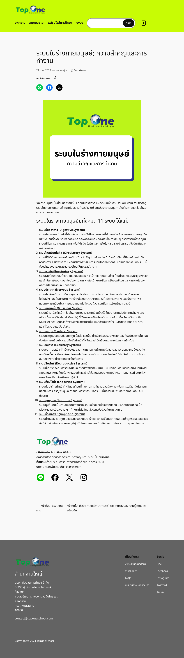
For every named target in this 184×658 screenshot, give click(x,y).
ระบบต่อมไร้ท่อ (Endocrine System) (61, 382)
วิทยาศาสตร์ (80, 70)
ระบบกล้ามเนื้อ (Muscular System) (61, 308)
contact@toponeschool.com (34, 619)
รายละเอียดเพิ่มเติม (47, 467)
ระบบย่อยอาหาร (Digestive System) (62, 230)
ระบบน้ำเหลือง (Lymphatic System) (62, 414)
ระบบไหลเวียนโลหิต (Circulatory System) (65, 253)
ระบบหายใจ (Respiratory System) (61, 271)
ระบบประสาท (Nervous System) (59, 290)
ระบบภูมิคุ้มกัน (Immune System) (60, 400)
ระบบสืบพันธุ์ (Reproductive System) (63, 363)
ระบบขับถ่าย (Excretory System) (60, 345)
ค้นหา (129, 23)
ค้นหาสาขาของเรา (70, 467)
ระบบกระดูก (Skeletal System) (58, 331)
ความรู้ (69, 70)
